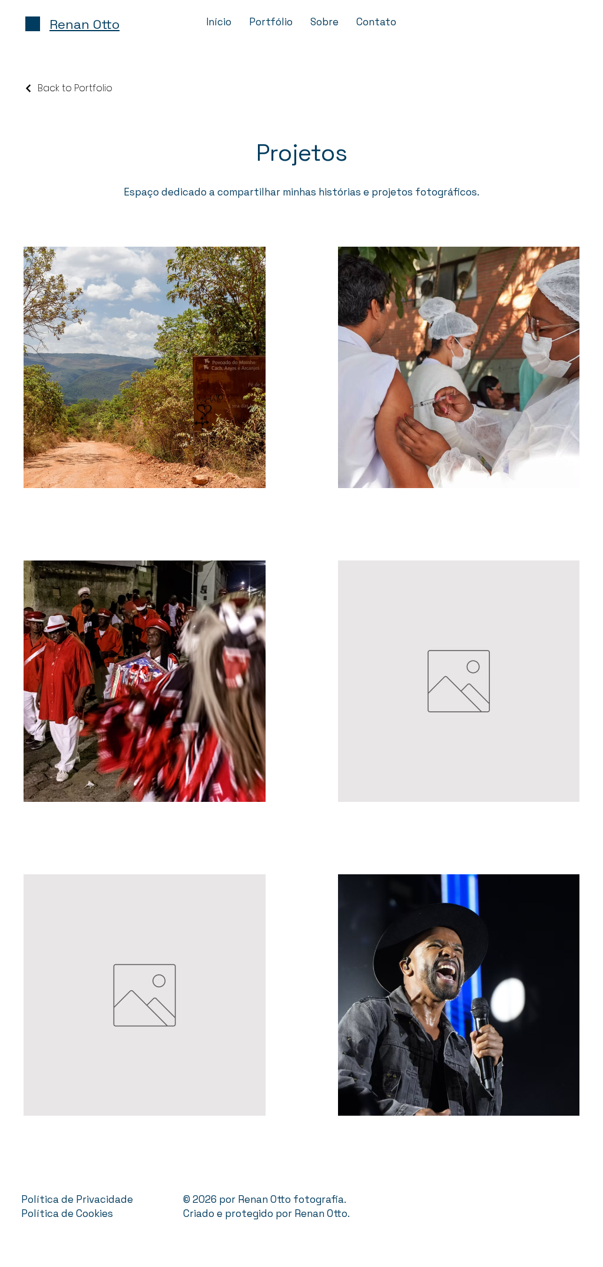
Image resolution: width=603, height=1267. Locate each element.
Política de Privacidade (77, 1199)
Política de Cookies (67, 1213)
